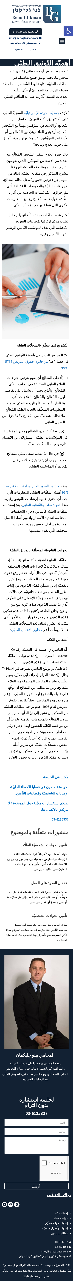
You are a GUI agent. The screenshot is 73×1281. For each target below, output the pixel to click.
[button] (68, 31)
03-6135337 (36, 1113)
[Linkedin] (4, 1204)
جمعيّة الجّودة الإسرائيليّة (41, 112)
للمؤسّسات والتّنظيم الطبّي (41, 505)
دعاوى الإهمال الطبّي (26, 629)
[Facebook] (16, 1204)
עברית (33, 49)
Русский (19, 49)
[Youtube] (10, 1204)
